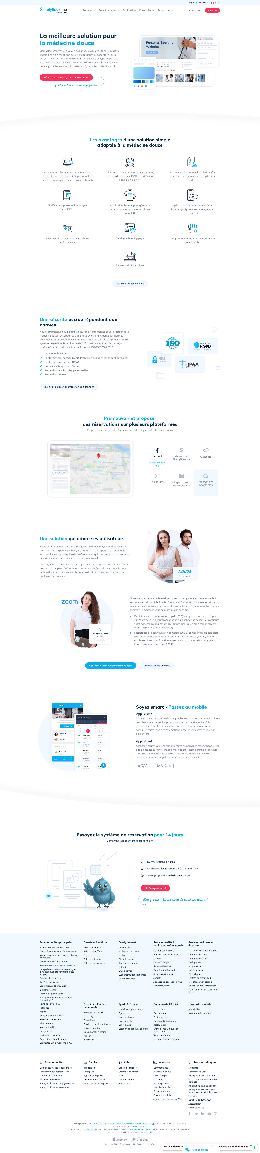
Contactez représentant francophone (110, 665)
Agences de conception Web (167, 981)
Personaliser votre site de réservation (58, 965)
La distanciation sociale (200, 981)
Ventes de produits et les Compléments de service (59, 956)
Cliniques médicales (198, 958)
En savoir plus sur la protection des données (69, 386)
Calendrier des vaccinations (202, 985)
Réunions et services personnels (96, 1006)
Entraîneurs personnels (130, 1009)
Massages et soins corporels (202, 950)
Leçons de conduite (199, 1004)
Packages (44, 1007)
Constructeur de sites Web (53, 985)
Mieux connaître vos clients (53, 961)
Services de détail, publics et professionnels (168, 944)
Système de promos (50, 981)
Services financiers (162, 966)
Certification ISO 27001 (199, 1099)
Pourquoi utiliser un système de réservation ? (56, 998)
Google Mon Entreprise (51, 1015)
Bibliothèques (126, 959)
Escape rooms (160, 1013)
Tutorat (122, 966)
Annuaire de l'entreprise (96, 1083)
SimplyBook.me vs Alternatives (55, 1087)
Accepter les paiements (51, 978)
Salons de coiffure (93, 951)
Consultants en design (95, 1031)
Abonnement (46, 1023)
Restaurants (159, 1024)
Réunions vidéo (47, 1027)
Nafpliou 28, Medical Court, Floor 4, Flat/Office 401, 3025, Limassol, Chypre (125, 1123)
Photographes (160, 1017)
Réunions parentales (129, 963)
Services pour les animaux (97, 1024)
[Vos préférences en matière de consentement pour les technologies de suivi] (255, 1148)
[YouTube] (210, 1113)
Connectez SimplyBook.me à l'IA (56, 1042)
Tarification (129, 10)
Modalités (193, 1067)
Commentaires (160, 1067)
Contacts (157, 1079)
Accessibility (194, 1103)
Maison (87, 1035)
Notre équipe (160, 1075)
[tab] (157, 457)
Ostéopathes (194, 962)
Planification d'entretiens (165, 970)
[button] (89, 10)
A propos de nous (162, 1071)
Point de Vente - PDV (50, 1003)
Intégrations (46, 1031)
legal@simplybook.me (141, 1129)
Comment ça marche (129, 1071)
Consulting (89, 1020)
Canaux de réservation (51, 1075)
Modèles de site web (50, 1079)
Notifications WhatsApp (51, 1035)
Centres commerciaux (164, 950)
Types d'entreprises (94, 1075)
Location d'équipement (164, 1020)
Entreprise (89, 1071)
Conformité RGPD (197, 1071)
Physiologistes (195, 970)
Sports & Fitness (128, 1004)
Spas (86, 955)
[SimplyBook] (53, 10)
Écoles (122, 955)
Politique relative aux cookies (203, 1085)
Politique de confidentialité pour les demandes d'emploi (202, 1090)
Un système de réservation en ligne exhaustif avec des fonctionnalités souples (58, 972)
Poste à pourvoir (161, 1083)
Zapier (43, 1011)
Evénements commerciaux (166, 1038)
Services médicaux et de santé (200, 944)
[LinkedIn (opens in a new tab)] (204, 1113)
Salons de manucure (94, 963)
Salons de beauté (92, 959)
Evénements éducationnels (132, 974)
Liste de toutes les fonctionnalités (57, 1067)
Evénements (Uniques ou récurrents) (166, 1030)
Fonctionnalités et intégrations (55, 1071)
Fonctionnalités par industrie (54, 947)
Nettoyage (89, 1039)
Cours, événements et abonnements (58, 951)
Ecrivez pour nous (162, 1091)
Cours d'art (158, 1009)
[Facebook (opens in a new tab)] (191, 1113)
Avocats (157, 977)
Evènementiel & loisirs (166, 1004)
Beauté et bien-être (95, 942)
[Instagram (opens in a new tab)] (217, 1113)
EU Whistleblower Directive (141, 1132)
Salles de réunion (162, 1035)
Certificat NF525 (196, 1107)
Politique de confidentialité (201, 1075)
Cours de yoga (126, 1020)
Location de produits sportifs (133, 1028)
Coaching (88, 1016)
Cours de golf (125, 1024)
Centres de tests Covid (199, 977)
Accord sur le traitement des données (202, 1080)
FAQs (121, 1075)
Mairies (157, 958)
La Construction (161, 985)
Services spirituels (93, 1028)
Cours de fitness (127, 1017)
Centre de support (128, 1067)
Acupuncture (194, 966)
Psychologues (195, 974)
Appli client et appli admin (53, 1038)
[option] (90, 469)
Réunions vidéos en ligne (130, 283)
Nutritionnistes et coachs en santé (202, 990)
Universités (124, 947)
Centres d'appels (161, 962)
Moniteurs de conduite (199, 1013)
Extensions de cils (93, 947)
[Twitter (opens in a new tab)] (198, 1113)
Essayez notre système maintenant (68, 77)
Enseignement (127, 942)
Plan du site (125, 1083)
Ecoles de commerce (129, 951)
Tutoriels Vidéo (126, 1079)
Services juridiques (163, 974)
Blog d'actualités (161, 1087)
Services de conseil (93, 1012)
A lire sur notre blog (157, 464)
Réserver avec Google (50, 1019)
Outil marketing (48, 989)
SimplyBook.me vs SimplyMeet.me (57, 1083)
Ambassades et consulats (166, 954)
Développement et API (95, 1079)
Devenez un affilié (162, 1095)
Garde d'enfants (127, 978)
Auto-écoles (194, 1009)
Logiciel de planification (52, 993)
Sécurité (192, 1095)
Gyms (121, 1013)
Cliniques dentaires (198, 954)
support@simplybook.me (90, 1129)
